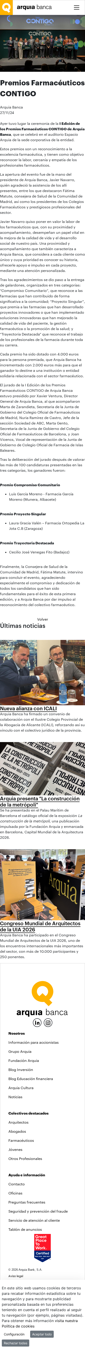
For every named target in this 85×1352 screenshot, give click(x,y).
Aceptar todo (42, 1334)
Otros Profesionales (25, 1158)
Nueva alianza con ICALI (28, 708)
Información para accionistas (33, 1042)
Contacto (16, 1184)
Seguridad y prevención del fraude (38, 1211)
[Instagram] (48, 1022)
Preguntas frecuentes (26, 1202)
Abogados (17, 1131)
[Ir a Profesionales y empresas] (36, 7)
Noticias (15, 1097)
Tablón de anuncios (25, 1229)
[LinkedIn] (37, 1022)
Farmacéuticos (21, 1140)
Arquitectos (18, 1122)
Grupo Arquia (20, 1051)
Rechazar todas (15, 1343)
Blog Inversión (20, 1069)
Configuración (14, 1334)
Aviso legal (15, 1276)
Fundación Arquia (23, 1060)
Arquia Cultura (21, 1088)
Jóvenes (15, 1149)
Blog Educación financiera (30, 1078)
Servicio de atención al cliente (34, 1220)
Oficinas (15, 1193)
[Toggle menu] (76, 7)
